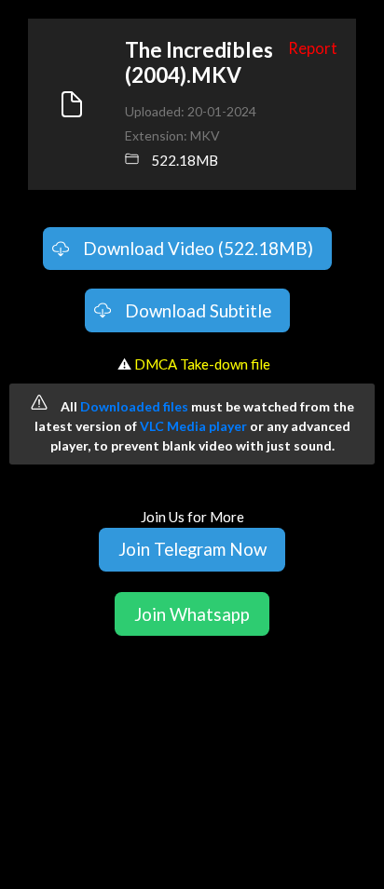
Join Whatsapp (192, 614)
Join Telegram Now (192, 548)
